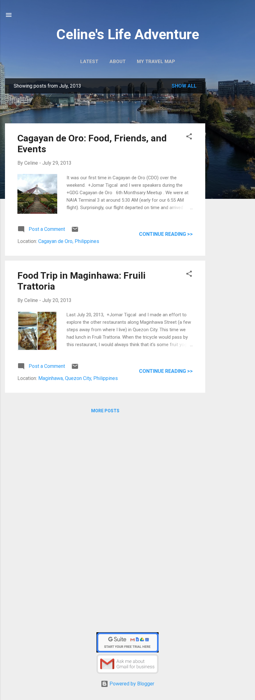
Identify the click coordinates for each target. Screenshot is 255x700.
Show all (184, 86)
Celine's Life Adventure (127, 34)
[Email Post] (75, 231)
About (117, 61)
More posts (105, 410)
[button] (189, 137)
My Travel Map (156, 61)
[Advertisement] (230, 176)
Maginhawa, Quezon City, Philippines (78, 378)
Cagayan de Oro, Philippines (68, 241)
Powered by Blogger (131, 684)
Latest (89, 61)
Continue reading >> (166, 234)
